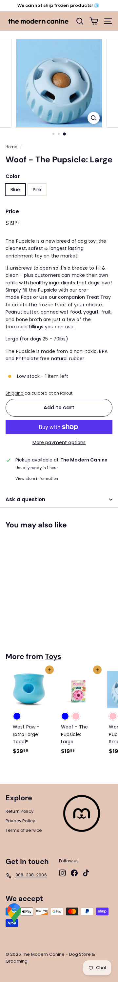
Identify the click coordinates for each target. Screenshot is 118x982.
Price (12, 211)
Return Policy (19, 811)
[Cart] (94, 21)
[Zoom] (94, 118)
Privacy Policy (20, 821)
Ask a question (25, 499)
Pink (37, 189)
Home (11, 147)
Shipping (15, 393)
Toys (53, 656)
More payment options (59, 442)
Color (13, 176)
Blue (15, 189)
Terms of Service (24, 830)
